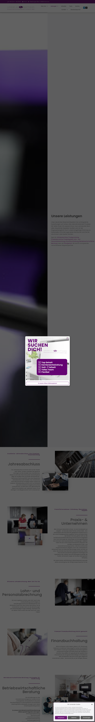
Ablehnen (73, 717)
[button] (92, 704)
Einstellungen (86, 717)
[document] (47, 361)
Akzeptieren (61, 717)
